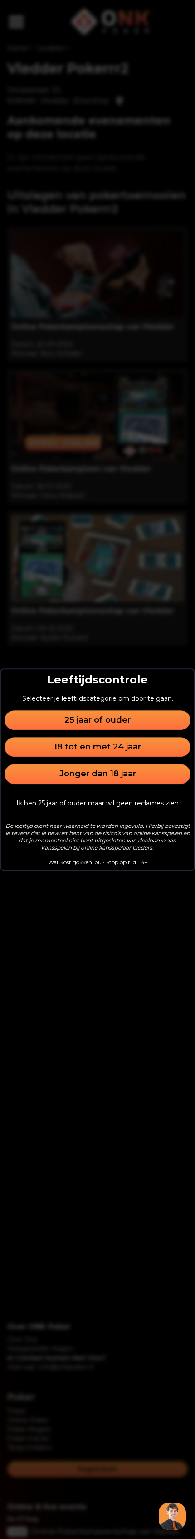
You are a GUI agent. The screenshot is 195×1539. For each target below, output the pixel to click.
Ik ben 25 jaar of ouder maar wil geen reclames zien (97, 803)
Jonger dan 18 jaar (97, 774)
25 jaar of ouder (97, 720)
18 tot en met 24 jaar (97, 747)
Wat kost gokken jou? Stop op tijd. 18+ (97, 862)
